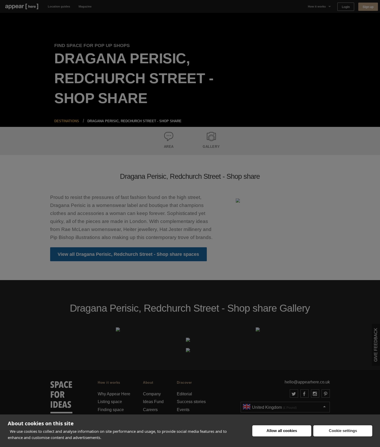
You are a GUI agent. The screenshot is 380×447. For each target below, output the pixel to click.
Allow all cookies (282, 430)
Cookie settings (343, 430)
